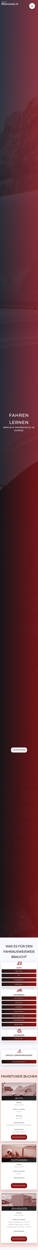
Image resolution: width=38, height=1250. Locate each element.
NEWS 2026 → (19, 1024)
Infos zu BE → (19, 1038)
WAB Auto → (19, 984)
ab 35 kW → (19, 1007)
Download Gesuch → (19, 1062)
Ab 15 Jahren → (19, 998)
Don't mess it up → (19, 1016)
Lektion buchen (19, 750)
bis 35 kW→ (19, 1002)
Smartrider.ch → (19, 980)
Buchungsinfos (19, 1137)
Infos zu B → (19, 971)
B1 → (19, 975)
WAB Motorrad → (19, 1020)
